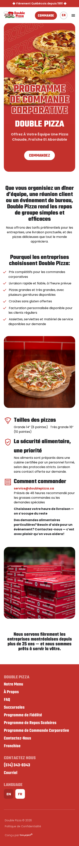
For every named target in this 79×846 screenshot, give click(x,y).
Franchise (12, 746)
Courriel (10, 773)
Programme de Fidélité (23, 715)
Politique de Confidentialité (23, 826)
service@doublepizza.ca (34, 488)
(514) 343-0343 (17, 765)
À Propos (11, 692)
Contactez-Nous (17, 738)
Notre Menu (13, 684)
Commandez (39, 156)
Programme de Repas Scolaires (30, 723)
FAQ (7, 699)
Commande (46, 15)
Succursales (14, 707)
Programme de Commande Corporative (36, 730)
